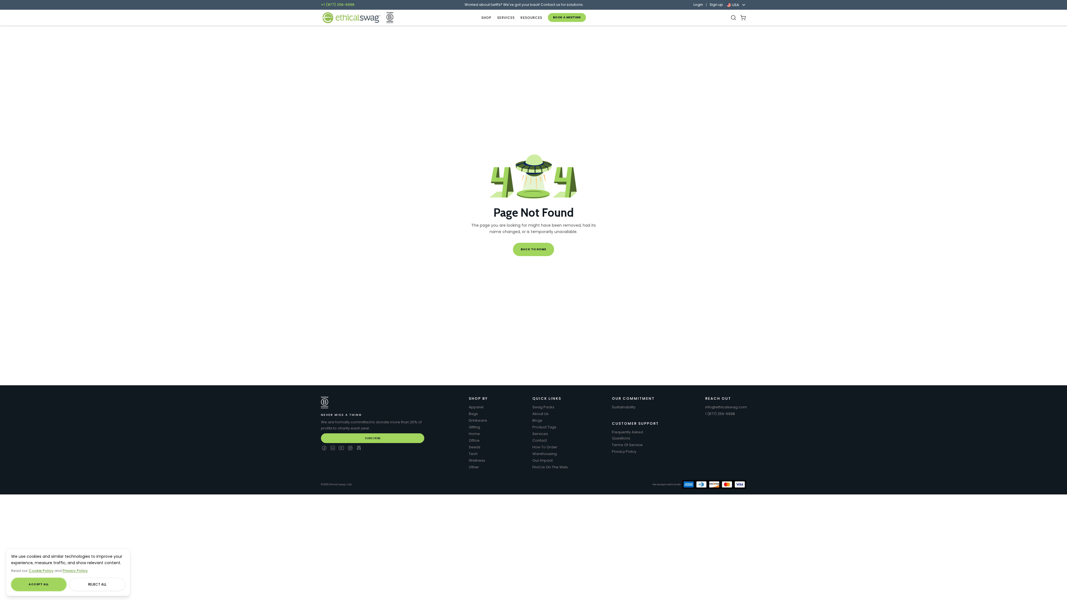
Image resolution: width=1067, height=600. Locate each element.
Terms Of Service (627, 445)
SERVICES (506, 17)
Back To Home (533, 249)
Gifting (474, 427)
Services (540, 433)
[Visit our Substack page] (359, 448)
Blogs (537, 420)
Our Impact (542, 460)
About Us (540, 413)
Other (474, 467)
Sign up (716, 4)
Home (474, 433)
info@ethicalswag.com (726, 407)
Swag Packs (543, 407)
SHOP (486, 17)
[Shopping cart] (743, 18)
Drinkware (478, 420)
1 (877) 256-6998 (720, 413)
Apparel (476, 407)
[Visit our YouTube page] (341, 448)
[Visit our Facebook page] (324, 448)
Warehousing (544, 453)
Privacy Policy (624, 451)
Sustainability (623, 407)
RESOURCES (531, 17)
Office (474, 440)
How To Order (544, 447)
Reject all (97, 584)
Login (698, 4)
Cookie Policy (41, 570)
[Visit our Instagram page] (350, 448)
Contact (539, 440)
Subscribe (372, 438)
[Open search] (733, 18)
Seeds (474, 447)
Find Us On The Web (550, 467)
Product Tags (544, 427)
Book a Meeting (567, 17)
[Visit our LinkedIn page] (333, 448)
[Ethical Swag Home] (351, 17)
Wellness (477, 460)
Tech (473, 453)
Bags (473, 413)
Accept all (38, 584)
